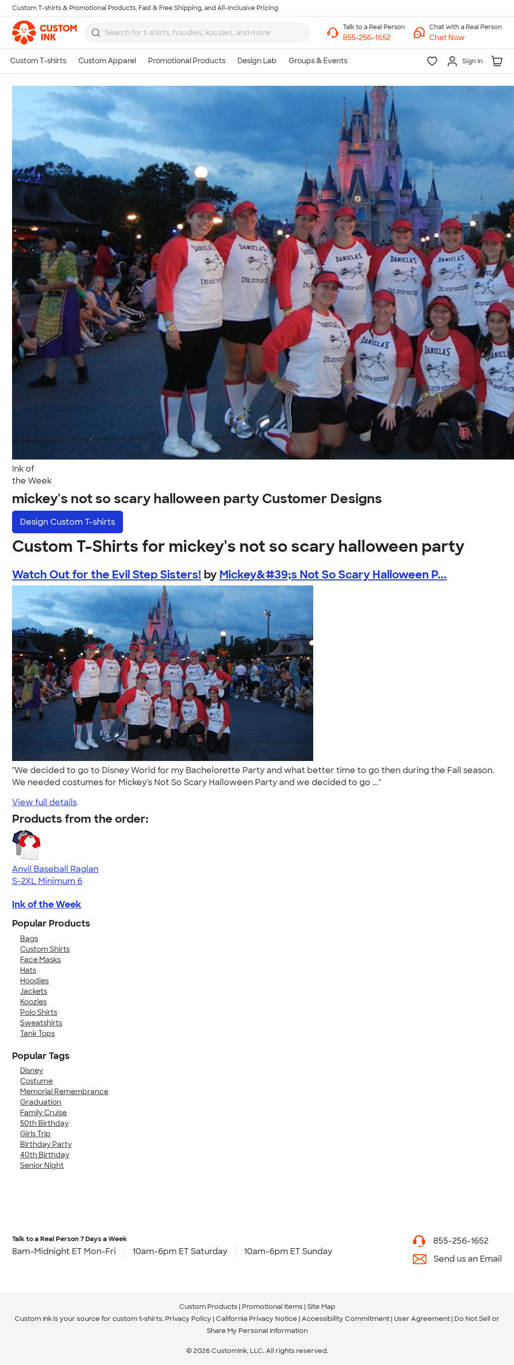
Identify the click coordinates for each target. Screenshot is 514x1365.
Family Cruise (43, 1112)
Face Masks (40, 959)
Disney (31, 1070)
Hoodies (34, 980)
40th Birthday (44, 1154)
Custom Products (208, 1306)
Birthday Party (46, 1144)
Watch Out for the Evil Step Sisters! (106, 574)
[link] (44, 33)
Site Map (321, 1306)
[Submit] (96, 33)
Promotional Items (272, 1306)
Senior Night (42, 1165)
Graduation (40, 1102)
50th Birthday (44, 1123)
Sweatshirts (41, 1022)
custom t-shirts (137, 1318)
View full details (44, 802)
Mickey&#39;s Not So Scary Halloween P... (333, 574)
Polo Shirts (38, 1012)
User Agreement (422, 1318)
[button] (465, 38)
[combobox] (198, 33)
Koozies (33, 1001)
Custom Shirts (45, 949)
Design (67, 522)
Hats (28, 970)
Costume (36, 1081)
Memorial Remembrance (64, 1091)
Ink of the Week (46, 904)
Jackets (33, 991)
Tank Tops (37, 1033)
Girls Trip (35, 1133)
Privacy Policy (188, 1318)
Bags (29, 938)
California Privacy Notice (256, 1318)
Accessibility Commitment (346, 1318)
